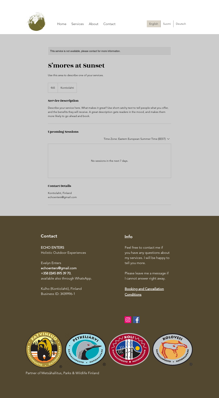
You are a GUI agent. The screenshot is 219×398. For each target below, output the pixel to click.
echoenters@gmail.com (59, 268)
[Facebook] (136, 319)
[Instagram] (128, 319)
